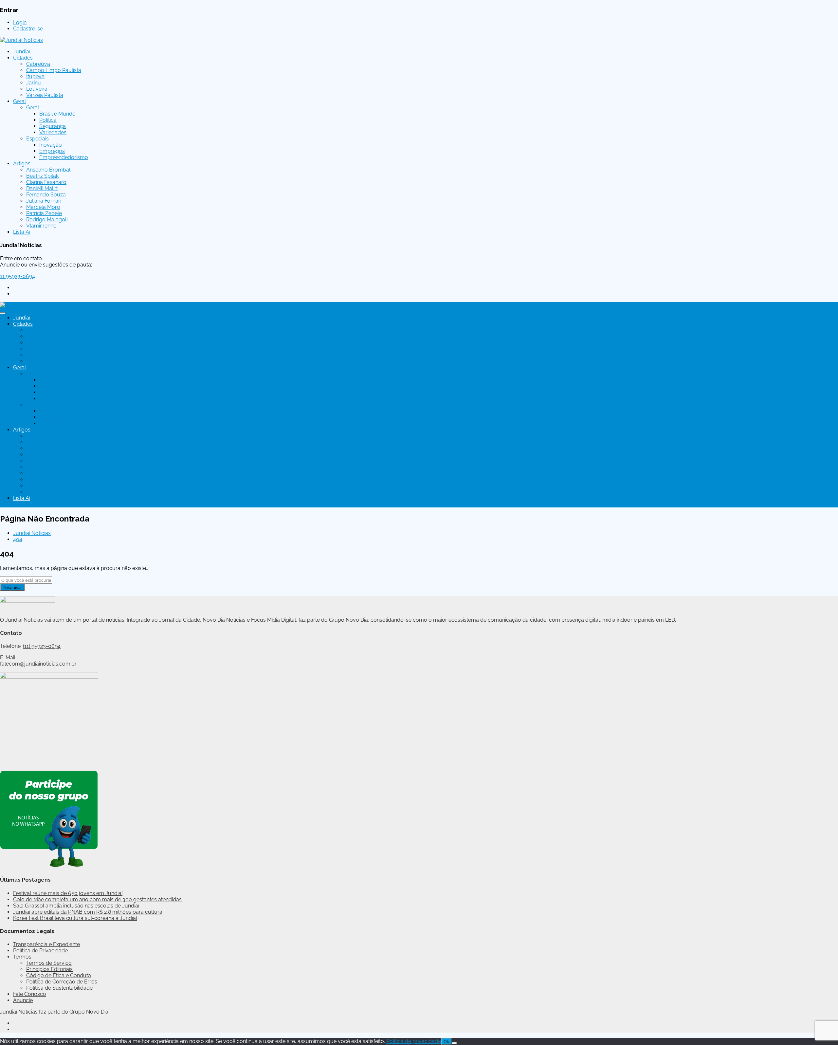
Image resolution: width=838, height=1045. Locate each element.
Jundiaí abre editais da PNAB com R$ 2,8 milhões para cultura (87, 912)
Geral (19, 101)
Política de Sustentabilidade (59, 988)
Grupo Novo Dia (88, 1012)
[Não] (454, 1043)
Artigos (21, 163)
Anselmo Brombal (48, 170)
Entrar (7, 504)
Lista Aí (21, 232)
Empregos (52, 151)
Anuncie (23, 1000)
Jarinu (33, 83)
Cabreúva (38, 64)
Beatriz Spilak (42, 176)
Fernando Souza (46, 195)
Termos (22, 957)
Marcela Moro (43, 207)
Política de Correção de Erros (61, 982)
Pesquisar (12, 587)
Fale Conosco (29, 994)
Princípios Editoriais (49, 969)
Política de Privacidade (40, 950)
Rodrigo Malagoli (46, 219)
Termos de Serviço (49, 963)
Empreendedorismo (63, 157)
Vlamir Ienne (41, 226)
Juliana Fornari (43, 201)
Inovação (50, 145)
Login (20, 22)
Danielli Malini (42, 188)
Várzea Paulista (44, 95)
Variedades (52, 132)
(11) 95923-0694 (42, 646)
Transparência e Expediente (46, 944)
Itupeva (35, 76)
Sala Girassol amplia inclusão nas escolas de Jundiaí (76, 906)
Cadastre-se (28, 29)
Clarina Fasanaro (46, 182)
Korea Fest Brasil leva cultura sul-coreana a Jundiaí (75, 918)
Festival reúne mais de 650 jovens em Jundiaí (67, 893)
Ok (446, 1041)
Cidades (23, 58)
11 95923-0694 (17, 276)
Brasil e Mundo (57, 114)
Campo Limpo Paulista (53, 70)
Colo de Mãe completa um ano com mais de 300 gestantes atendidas (97, 899)
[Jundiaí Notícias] (21, 40)
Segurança (52, 126)
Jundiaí (21, 51)
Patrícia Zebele (44, 213)
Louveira (36, 89)
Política (48, 120)
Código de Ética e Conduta (58, 975)
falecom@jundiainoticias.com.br (38, 664)
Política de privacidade (413, 1041)
